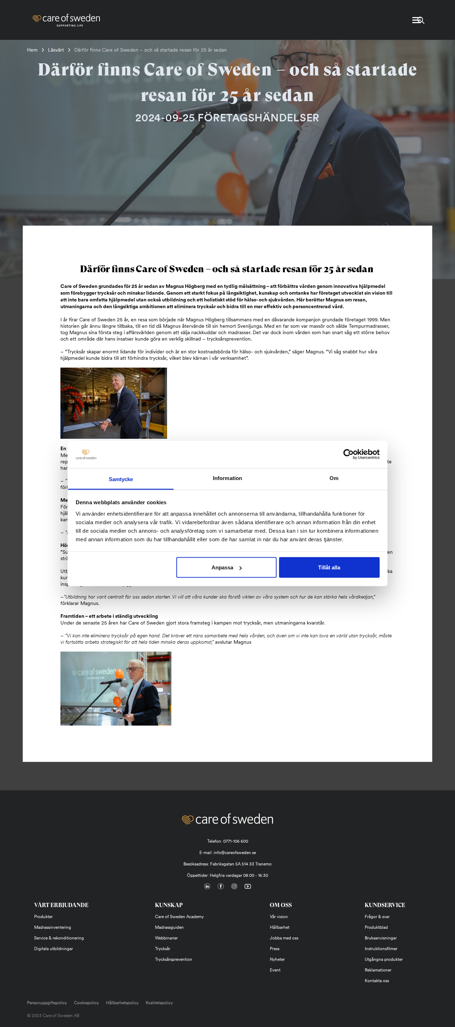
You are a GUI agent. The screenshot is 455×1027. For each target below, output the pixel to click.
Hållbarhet (279, 927)
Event (275, 970)
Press (274, 948)
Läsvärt (56, 50)
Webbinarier (166, 938)
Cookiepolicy (86, 1002)
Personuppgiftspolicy (47, 1002)
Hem (32, 50)
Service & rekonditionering (59, 938)
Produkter (43, 916)
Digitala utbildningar (53, 948)
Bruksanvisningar (381, 938)
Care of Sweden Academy (179, 916)
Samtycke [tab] (121, 479)
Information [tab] (227, 478)
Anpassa (222, 567)
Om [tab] (334, 478)
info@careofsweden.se (235, 852)
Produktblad (376, 927)
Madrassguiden (169, 927)
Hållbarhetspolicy (122, 1002)
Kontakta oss (377, 980)
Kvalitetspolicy (159, 1002)
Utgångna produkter (384, 959)
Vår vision (279, 916)
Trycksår (162, 948)
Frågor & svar (377, 916)
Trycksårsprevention (173, 959)
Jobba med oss (284, 938)
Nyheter (277, 959)
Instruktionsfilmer (381, 948)
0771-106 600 (235, 841)
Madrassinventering (52, 927)
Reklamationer (378, 970)
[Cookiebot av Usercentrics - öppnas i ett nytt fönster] (348, 454)
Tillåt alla (329, 567)
